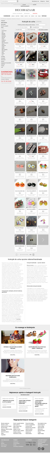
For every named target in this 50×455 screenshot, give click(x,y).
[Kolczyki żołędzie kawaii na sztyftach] (43, 203)
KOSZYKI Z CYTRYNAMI (32, 227)
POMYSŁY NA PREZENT (17, 13)
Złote (3, 52)
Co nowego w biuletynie (25, 327)
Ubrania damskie (41, 427)
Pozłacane (4, 40)
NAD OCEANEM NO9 (43, 62)
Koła (2, 32)
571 (30, 254)
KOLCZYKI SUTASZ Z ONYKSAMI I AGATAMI (24, 117)
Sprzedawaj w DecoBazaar (18, 446)
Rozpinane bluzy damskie (30, 427)
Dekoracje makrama (5, 431)
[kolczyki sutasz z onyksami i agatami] (20, 111)
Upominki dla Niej (41, 430)
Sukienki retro (28, 432)
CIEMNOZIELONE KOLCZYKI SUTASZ (22, 99)
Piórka (3, 38)
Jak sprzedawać (16, 443)
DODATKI (26, 16)
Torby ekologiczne (41, 424)
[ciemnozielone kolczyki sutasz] (20, 93)
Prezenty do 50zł (29, 426)
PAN (29, 16)
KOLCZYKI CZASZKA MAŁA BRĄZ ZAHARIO (35, 246)
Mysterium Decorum (31, 228)
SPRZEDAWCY (27, 13)
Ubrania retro (40, 429)
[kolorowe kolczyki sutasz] (31, 129)
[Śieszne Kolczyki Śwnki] (20, 166)
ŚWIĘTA (39, 16)
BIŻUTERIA (17, 16)
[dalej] (43, 240)
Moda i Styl (12, 344)
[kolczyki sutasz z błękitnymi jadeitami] (31, 93)
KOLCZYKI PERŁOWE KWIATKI (21, 246)
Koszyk (47, 1)
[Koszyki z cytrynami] (31, 221)
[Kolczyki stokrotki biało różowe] (43, 148)
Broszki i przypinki (4, 25)
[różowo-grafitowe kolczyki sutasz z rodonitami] (43, 93)
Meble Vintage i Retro (17, 426)
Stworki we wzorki (19, 228)
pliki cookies (40, 445)
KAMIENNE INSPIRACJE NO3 (21, 44)
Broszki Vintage (4, 427)
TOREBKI (22, 16)
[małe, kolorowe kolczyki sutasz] (43, 111)
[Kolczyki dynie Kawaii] (20, 184)
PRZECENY (35, 13)
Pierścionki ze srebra (17, 433)
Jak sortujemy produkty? (43, 29)
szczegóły (24, 4)
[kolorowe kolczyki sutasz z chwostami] (20, 129)
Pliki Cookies (3, 446)
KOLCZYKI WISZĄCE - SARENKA (21, 227)
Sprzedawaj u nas (35, 1)
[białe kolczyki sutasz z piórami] (43, 129)
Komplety (3, 56)
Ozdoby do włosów (17, 432)
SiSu (20, 100)
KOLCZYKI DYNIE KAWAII (20, 191)
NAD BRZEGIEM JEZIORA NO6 (21, 62)
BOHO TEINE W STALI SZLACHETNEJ (34, 80)
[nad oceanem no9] (43, 56)
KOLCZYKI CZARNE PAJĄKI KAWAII (34, 191)
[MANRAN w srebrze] (43, 74)
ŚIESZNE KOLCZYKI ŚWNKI (20, 172)
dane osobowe (45, 444)
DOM (36, 16)
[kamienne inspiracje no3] (20, 37)
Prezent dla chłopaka (30, 423)
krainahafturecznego (31, 45)
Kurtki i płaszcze (16, 424)
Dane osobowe (4, 444)
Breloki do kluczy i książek (6, 426)
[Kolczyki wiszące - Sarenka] (20, 221)
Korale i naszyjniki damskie (18, 423)
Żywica (3, 53)
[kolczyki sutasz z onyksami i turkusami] (31, 111)
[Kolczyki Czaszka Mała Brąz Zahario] (31, 240)
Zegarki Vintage (41, 433)
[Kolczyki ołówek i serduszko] (31, 203)
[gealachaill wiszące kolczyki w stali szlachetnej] (20, 74)
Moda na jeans (16, 427)
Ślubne (3, 48)
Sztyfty (3, 46)
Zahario (31, 247)
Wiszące (3, 50)
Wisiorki (2, 61)
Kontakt (14, 444)
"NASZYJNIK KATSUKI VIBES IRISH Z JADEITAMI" (25, 402)
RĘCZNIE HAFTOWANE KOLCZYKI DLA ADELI (36, 44)
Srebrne (3, 41)
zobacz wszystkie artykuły (25, 388)
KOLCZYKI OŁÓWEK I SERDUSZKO (34, 209)
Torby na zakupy (41, 426)
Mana (43, 228)
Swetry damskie (29, 433)
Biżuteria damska (30, 265)
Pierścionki (3, 59)
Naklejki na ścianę (16, 429)
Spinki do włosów (29, 429)
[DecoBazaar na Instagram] (39, 448)
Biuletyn (2, 443)
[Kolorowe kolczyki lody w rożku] (43, 166)
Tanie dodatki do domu (42, 423)
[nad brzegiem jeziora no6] (20, 56)
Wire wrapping (4, 49)
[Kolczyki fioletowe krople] (43, 221)
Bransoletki (3, 24)
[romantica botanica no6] (31, 148)
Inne (2, 54)
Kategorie (3, 20)
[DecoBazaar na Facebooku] (42, 448)
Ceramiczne (4, 30)
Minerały (3, 33)
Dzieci (37, 344)
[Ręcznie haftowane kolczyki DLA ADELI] (31, 37)
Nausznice (4, 36)
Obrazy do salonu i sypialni (18, 430)
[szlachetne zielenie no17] (43, 37)
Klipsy (2, 27)
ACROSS (20, 81)
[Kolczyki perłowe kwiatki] (20, 240)
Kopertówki (3, 434)
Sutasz (3, 44)
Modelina (3, 34)
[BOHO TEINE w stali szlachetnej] (31, 74)
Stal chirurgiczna (5, 42)
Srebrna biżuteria (29, 430)
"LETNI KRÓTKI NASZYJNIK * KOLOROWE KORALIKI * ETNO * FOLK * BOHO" (41, 403)
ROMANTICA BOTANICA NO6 (32, 154)
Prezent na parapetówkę (30, 424)
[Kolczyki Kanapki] (43, 184)
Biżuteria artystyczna (5, 423)
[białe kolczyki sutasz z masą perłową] (20, 148)
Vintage (39, 432)
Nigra (43, 155)
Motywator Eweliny (19, 45)
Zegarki (2, 65)
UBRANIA (13, 16)
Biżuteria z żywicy (4, 424)
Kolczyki (2, 29)
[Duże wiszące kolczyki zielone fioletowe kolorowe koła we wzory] (20, 203)
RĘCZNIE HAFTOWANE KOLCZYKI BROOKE (36, 62)
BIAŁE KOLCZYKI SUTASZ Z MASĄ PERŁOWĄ (24, 154)
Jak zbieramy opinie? (25, 394)
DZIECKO (32, 16)
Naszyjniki (3, 58)
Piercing (3, 37)
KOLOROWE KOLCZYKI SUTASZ (33, 135)
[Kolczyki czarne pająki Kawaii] (31, 184)
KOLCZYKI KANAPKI (43, 191)
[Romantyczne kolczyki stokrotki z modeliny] (31, 166)
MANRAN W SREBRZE (43, 80)
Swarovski (4, 45)
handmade (18, 319)
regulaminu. (40, 443)
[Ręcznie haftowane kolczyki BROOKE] (31, 56)
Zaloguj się (42, 1)
